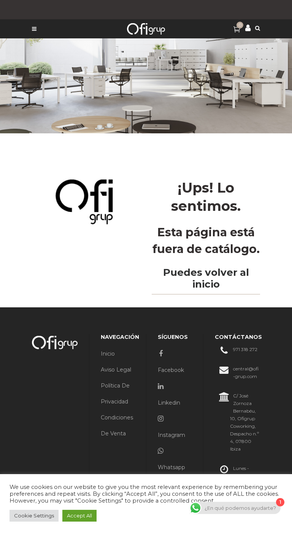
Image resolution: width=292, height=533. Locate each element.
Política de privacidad (115, 393)
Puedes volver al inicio (206, 278)
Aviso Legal (116, 369)
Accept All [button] (79, 515)
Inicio (108, 353)
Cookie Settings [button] (34, 515)
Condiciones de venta (117, 425)
